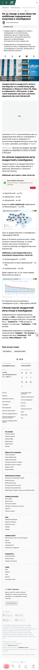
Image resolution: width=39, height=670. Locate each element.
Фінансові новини (10, 503)
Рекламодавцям (6, 407)
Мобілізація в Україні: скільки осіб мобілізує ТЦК (19, 490)
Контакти (23, 403)
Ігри (22, 417)
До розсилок (11, 603)
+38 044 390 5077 (26, 366)
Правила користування (8, 410)
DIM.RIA (14, 134)
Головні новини (10, 434)
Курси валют (9, 501)
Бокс (6, 569)
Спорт (7, 567)
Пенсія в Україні (10, 511)
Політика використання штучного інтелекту (8, 417)
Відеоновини (9, 441)
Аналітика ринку (15, 7)
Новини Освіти (10, 535)
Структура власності (26, 408)
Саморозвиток (9, 545)
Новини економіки (11, 496)
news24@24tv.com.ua (8, 366)
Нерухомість (5, 7)
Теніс (6, 574)
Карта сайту (24, 414)
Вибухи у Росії (9, 467)
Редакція (4, 395)
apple (20, 615)
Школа (7, 540)
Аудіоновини (9, 444)
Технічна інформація (26, 400)
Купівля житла (9, 558)
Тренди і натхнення (11, 561)
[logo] (12, 2)
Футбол (7, 572)
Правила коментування (27, 397)
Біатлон (7, 577)
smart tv (7, 620)
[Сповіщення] (37, 2)
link (22, 373)
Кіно (6, 517)
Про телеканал (6, 401)
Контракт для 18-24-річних (13, 485)
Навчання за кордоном (12, 547)
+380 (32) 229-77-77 (12, 645)
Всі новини (9, 432)
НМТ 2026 (8, 543)
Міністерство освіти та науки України (16, 538)
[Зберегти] (34, 56)
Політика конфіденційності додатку (9, 421)
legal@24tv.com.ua (23, 647)
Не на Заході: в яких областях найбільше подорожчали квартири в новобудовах (29, 7)
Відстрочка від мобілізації (13, 488)
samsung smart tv (20, 620)
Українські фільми (10, 522)
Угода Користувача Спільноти (26, 393)
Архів (22, 411)
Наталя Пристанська (12, 22)
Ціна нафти (8, 499)
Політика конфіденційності (9, 413)
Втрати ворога (9, 469)
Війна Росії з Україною (13, 452)
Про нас (4, 392)
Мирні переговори (10, 460)
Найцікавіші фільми (11, 519)
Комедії (7, 527)
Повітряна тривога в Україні (13, 462)
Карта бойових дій (10, 457)
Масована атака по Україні (13, 464)
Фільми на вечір (10, 524)
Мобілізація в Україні (12, 476)
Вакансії (23, 405)
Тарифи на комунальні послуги (14, 506)
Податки (7, 508)
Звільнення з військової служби (14, 478)
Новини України (10, 436)
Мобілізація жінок (10, 483)
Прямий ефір (9, 439)
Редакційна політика (8, 398)
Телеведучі (5, 404)
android (7, 615)
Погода (7, 446)
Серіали (7, 529)
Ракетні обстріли (10, 455)
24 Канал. (32, 144)
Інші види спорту (10, 579)
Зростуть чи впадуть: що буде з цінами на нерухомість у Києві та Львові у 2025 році (19, 150)
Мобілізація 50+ (10, 480)
